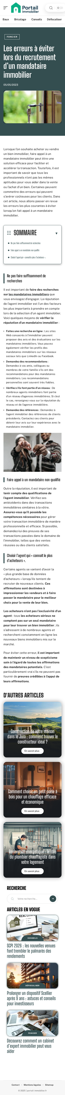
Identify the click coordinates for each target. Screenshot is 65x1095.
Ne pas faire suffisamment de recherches (26, 243)
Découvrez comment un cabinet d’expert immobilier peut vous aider (30, 1046)
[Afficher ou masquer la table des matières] (47, 233)
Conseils (33, 938)
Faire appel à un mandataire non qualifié (25, 250)
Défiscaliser (32, 985)
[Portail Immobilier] (25, 8)
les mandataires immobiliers (29, 294)
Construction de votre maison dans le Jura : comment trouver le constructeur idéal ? (32, 736)
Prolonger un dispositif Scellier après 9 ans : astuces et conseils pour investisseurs (31, 998)
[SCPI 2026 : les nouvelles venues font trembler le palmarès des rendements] (32, 928)
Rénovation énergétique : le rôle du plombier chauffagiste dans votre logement (32, 857)
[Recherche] (51, 8)
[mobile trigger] (6, 8)
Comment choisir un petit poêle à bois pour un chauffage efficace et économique (32, 797)
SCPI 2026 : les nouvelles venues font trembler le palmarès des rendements (31, 951)
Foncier (12, 37)
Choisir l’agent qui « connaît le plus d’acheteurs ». (28, 257)
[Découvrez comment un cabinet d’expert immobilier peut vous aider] (32, 1023)
